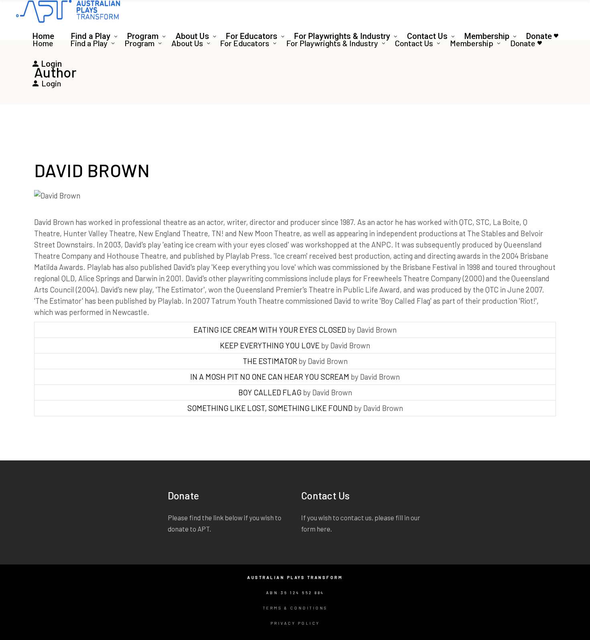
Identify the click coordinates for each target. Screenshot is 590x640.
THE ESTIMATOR (270, 361)
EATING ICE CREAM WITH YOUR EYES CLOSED (269, 329)
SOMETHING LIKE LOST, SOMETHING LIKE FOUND (269, 408)
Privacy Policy (295, 623)
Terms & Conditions (295, 607)
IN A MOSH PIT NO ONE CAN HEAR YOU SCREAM (269, 376)
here (323, 529)
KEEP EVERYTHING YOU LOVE (269, 345)
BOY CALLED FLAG (269, 392)
